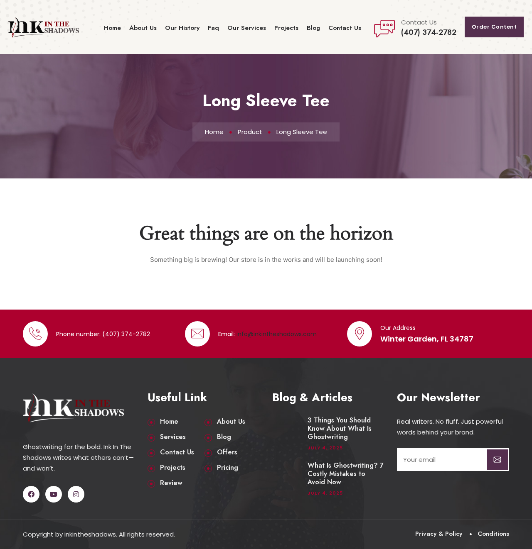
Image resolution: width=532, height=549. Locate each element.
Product (250, 131)
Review (171, 483)
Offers (227, 452)
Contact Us (344, 27)
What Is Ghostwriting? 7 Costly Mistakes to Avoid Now (346, 473)
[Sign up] (497, 459)
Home (112, 27)
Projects (286, 27)
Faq (213, 27)
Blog (313, 27)
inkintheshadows (90, 534)
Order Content (494, 27)
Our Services (246, 27)
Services (173, 437)
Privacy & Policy (438, 533)
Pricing (227, 468)
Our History (182, 27)
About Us (143, 27)
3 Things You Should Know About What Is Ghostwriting (340, 428)
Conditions (493, 533)
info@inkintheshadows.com (276, 334)
